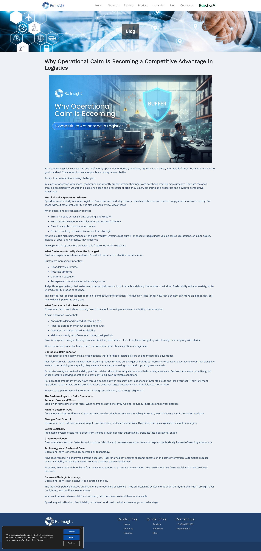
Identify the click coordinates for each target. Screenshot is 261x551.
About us (128, 528)
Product (143, 5)
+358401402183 (184, 524)
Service (128, 5)
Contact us (187, 5)
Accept (71, 532)
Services (128, 533)
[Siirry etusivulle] (53, 5)
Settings (71, 543)
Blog (172, 5)
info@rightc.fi (183, 528)
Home (98, 5)
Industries (159, 5)
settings (38, 540)
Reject (71, 537)
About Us (113, 5)
